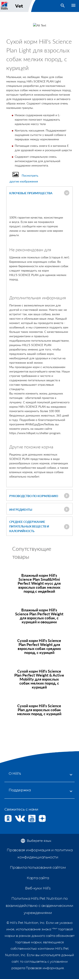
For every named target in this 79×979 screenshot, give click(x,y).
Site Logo (4, 6)
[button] (39, 193)
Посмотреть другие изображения (23, 178)
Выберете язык (39, 841)
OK (8, 818)
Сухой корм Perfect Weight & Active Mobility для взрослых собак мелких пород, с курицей (39, 679)
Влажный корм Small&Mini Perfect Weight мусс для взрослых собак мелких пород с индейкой (39, 583)
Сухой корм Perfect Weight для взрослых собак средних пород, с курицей (39, 646)
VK (18, 818)
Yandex (42, 818)
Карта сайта (38, 878)
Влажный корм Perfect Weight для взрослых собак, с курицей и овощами (39, 615)
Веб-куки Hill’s (38, 888)
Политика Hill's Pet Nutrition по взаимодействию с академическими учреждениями (39, 905)
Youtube (32, 818)
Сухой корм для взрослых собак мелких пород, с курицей (39, 709)
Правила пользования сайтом (38, 867)
